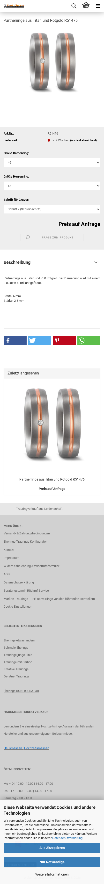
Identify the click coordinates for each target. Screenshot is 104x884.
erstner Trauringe (17, 676)
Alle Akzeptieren (52, 848)
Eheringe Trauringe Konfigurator (25, 541)
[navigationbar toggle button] (98, 6)
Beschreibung (17, 262)
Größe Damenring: (16, 153)
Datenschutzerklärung (67, 838)
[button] (15, 340)
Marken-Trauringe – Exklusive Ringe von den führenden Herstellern (49, 599)
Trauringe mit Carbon (18, 662)
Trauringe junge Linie (18, 655)
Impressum (11, 558)
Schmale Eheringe (16, 647)
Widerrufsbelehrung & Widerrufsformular (31, 566)
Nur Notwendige (52, 862)
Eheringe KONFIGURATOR (21, 691)
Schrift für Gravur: (16, 199)
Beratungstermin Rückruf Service (26, 590)
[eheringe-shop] (12, 6)
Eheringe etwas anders (19, 640)
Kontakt (9, 550)
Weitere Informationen (52, 874)
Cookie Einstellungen (18, 606)
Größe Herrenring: (16, 176)
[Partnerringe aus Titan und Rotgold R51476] (52, 63)
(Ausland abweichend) (83, 140)
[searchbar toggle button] (74, 6)
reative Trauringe (17, 669)
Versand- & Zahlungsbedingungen (27, 533)
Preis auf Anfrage (79, 224)
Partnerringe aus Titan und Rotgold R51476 (52, 479)
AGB (7, 574)
